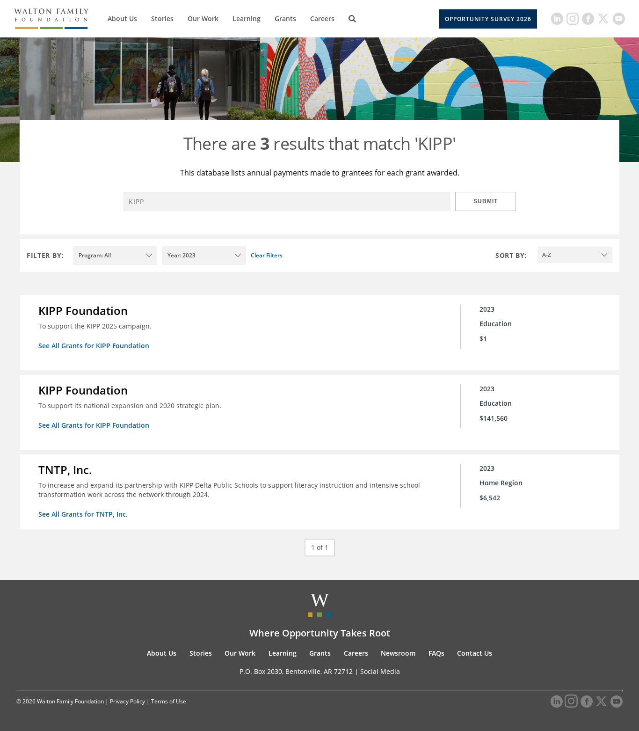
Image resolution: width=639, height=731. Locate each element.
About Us (122, 18)
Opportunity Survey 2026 (488, 19)
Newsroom (398, 653)
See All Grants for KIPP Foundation (93, 345)
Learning (246, 18)
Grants (285, 18)
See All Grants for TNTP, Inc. (83, 514)
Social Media (380, 671)
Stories (162, 18)
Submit (485, 201)
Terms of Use (168, 701)
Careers (322, 18)
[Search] (352, 18)
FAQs (436, 653)
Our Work (203, 18)
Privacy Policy (127, 701)
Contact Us (474, 653)
